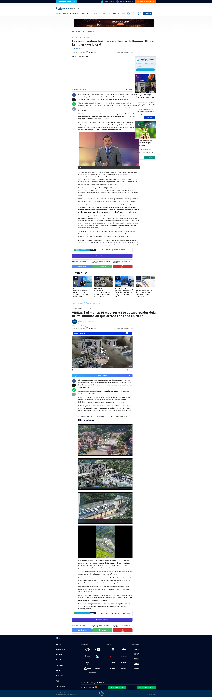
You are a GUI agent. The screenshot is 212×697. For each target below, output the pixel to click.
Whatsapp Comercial (118, 687)
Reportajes (59, 675)
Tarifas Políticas (60, 686)
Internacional (74, 13)
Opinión (104, 13)
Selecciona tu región (64, 1)
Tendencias (97, 13)
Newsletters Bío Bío (109, 1)
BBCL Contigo (121, 13)
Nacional (65, 13)
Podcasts (58, 13)
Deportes (89, 13)
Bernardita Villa (78, 48)
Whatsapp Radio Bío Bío (148, 687)
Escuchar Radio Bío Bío (146, 1)
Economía (82, 13)
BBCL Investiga (112, 13)
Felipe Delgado (84, 326)
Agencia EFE (81, 320)
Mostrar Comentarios (102, 256)
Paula (132, 105)
